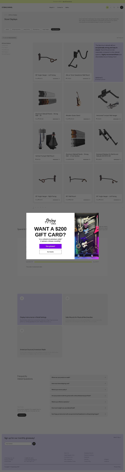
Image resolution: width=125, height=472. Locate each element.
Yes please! (50, 246)
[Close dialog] (97, 214)
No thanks (50, 252)
